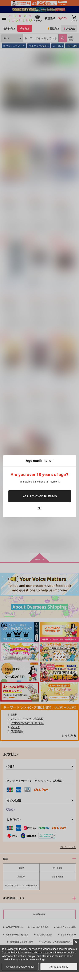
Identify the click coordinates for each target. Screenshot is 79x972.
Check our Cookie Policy (20, 966)
